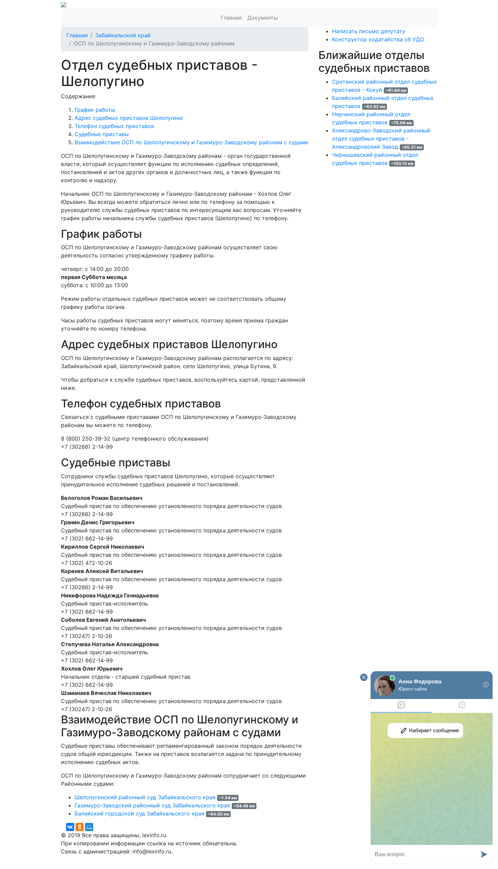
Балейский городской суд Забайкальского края (139, 813)
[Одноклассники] (80, 827)
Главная (231, 17)
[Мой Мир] (89, 827)
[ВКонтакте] (70, 827)
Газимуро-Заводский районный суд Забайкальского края (152, 805)
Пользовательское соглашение (224, 859)
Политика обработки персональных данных (120, 859)
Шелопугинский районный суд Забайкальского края (145, 797)
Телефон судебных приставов (114, 126)
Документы (262, 17)
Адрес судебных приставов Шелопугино (129, 117)
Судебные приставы (102, 134)
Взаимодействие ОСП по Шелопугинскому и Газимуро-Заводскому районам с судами (191, 142)
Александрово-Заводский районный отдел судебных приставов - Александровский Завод (381, 138)
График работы (95, 109)
